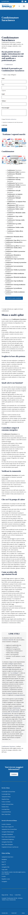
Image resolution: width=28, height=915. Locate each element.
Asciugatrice (4, 881)
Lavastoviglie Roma (6, 794)
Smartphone (4, 859)
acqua (10, 709)
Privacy (11, 894)
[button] (19, 6)
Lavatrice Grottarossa (6, 824)
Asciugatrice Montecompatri (8, 831)
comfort (17, 715)
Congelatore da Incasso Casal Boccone (10, 847)
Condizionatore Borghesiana (8, 839)
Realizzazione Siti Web (12, 898)
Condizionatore (9, 64)
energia (17, 709)
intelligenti (10, 663)
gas (13, 709)
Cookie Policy (18, 894)
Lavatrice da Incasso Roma (7, 804)
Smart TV (4, 862)
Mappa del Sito (5, 894)
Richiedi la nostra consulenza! (14, 298)
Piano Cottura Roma (6, 814)
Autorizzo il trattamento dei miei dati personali (13, 122)
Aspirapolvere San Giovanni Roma (9, 829)
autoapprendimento (19, 695)
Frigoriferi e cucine (6, 879)
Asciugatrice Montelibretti (7, 834)
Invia (4, 130)
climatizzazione (17, 708)
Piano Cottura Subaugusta (7, 844)
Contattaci (14, 774)
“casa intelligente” (14, 673)
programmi (10, 693)
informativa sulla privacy (11, 119)
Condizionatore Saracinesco (8, 746)
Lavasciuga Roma (5, 809)
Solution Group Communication (9, 899)
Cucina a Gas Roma (6, 801)
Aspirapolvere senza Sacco (7, 856)
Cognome (4, 90)
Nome (3, 84)
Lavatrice (4, 876)
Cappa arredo (4, 869)
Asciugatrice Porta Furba (7, 842)
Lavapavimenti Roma (6, 811)
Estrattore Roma (5, 806)
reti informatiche (15, 711)
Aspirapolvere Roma (6, 796)
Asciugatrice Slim (5, 867)
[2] (6, 724)
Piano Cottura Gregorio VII (7, 826)
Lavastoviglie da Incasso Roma (8, 791)
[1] (17, 646)
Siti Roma (20, 898)
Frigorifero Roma (5, 799)
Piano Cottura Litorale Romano (8, 836)
